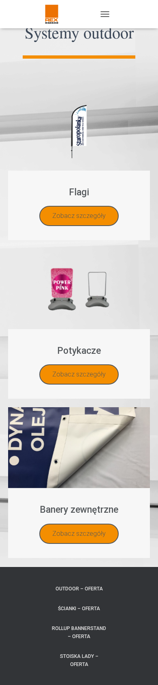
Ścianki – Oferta (79, 608)
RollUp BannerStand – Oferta (79, 632)
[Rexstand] (55, 14)
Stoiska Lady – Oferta (79, 660)
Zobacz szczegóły (79, 216)
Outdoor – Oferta (79, 589)
